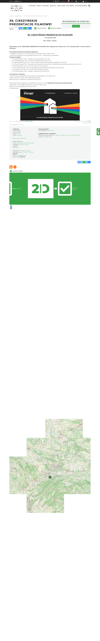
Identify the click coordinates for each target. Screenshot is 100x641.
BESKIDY (11, 1)
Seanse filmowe (50, 130)
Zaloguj (86, 1)
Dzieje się (53, 5)
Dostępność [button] (62, 1)
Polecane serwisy (81, 5)
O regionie (32, 5)
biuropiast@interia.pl (21, 155)
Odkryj (39, 5)
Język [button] (72, 1)
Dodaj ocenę (29, 121)
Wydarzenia (16, 147)
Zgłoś (89, 121)
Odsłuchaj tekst (41, 28)
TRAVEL (18, 1)
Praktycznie (61, 5)
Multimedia (70, 5)
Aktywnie (45, 5)
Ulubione (79, 1)
